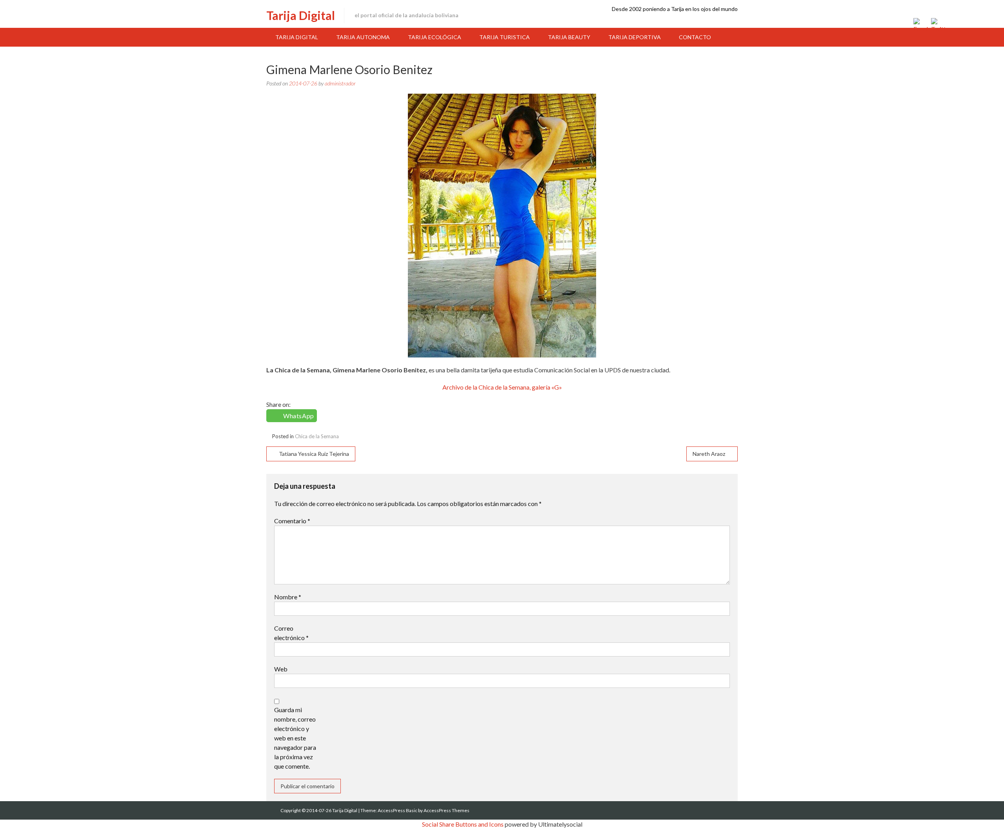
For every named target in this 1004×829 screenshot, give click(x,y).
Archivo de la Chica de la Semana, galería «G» (502, 387)
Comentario (292, 520)
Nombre (287, 596)
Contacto (695, 37)
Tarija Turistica (504, 37)
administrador (340, 83)
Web (280, 669)
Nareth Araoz (709, 453)
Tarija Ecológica (434, 37)
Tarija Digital (300, 15)
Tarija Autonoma (363, 37)
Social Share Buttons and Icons (463, 824)
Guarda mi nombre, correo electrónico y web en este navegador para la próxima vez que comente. (295, 738)
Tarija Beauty (569, 37)
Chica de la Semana (317, 436)
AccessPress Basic (397, 810)
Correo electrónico (291, 632)
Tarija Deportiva (634, 37)
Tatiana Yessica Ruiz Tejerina (314, 453)
